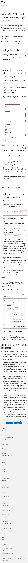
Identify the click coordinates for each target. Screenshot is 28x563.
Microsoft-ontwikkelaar (6, 516)
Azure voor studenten (5, 487)
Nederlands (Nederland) (8, 548)
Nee (18, 423)
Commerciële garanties (6, 464)
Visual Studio (4, 532)
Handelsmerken (4, 558)
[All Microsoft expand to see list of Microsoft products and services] (2, 2)
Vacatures (3, 539)
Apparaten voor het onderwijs (7, 473)
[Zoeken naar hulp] (5, 2)
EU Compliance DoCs (21, 558)
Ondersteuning (4, 5)
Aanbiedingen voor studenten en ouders (9, 485)
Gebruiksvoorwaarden (21, 556)
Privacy (15, 556)
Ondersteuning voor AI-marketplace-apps (9, 521)
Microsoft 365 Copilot (5, 505)
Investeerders (4, 544)
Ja (9, 423)
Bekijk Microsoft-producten (6, 442)
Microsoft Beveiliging (5, 496)
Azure (3, 498)
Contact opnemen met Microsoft (7, 556)
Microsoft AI (4, 494)
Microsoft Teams (5, 507)
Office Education (4, 480)
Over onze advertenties (12, 558)
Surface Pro (4, 430)
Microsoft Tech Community (6, 523)
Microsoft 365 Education (6, 478)
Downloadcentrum (5, 453)
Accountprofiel (4, 450)
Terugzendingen (4, 457)
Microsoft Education (5, 471)
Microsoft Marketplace (6, 526)
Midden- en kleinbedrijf (6, 510)
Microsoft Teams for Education (7, 475)
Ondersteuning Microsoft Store (7, 455)
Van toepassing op (6, 20)
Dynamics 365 (4, 501)
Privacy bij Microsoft (5, 541)
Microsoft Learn (4, 519)
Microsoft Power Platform (6, 528)
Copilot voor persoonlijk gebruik (7, 437)
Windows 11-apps (5, 444)
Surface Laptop (4, 432)
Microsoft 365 (4, 439)
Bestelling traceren (5, 460)
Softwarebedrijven (5, 530)
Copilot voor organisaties (6, 435)
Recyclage (3, 462)
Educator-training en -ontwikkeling (8, 482)
